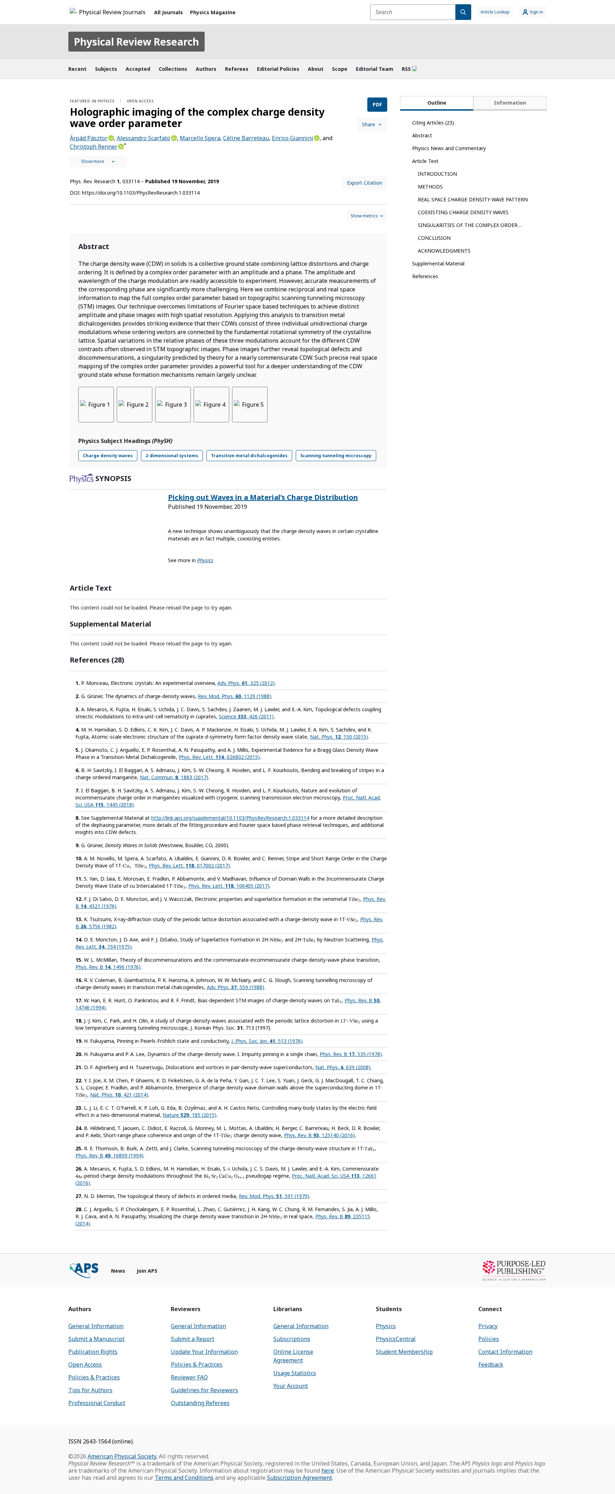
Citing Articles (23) (433, 122)
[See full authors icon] (98, 161)
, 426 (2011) (246, 716)
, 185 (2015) (189, 1115)
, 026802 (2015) (219, 757)
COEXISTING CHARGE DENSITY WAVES (463, 212)
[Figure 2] (134, 404)
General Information (95, 1326)
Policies (488, 1339)
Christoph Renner (93, 147)
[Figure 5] (250, 404)
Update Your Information (204, 1352)
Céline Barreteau (246, 138)
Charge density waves (108, 456)
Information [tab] (510, 102)
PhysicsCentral (396, 1339)
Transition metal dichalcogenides (249, 456)
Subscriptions (291, 1339)
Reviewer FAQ (189, 1377)
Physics (386, 1326)
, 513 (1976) (267, 1041)
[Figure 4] (211, 404)
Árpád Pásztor (88, 138)
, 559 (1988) (235, 987)
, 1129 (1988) (234, 696)
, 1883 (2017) (174, 777)
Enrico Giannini (292, 138)
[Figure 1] (96, 404)
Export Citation (364, 182)
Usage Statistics (294, 1373)
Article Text (425, 161)
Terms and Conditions (184, 1478)
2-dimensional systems (172, 456)
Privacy (488, 1326)
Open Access (85, 1364)
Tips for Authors (90, 1390)
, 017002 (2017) (189, 865)
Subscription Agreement (299, 1478)
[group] (228, 409)
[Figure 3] (173, 404)
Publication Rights (92, 1352)
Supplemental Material (438, 263)
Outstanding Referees (200, 1403)
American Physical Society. (122, 1456)
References (425, 276)
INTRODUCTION (437, 173)
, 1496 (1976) (108, 967)
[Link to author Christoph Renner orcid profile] (120, 146)
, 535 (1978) (351, 1054)
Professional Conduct (96, 1403)
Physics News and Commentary (449, 148)
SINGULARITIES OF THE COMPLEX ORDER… (469, 225)
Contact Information (505, 1352)
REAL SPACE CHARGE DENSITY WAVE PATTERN (473, 199)
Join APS (147, 1270)
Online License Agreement (293, 1356)
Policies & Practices (94, 1377)
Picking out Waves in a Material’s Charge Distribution (263, 497)
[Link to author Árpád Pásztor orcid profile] (110, 137)
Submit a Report (192, 1339)
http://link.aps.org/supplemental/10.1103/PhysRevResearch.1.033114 (230, 817)
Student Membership (404, 1352)
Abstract (422, 135)
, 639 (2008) (342, 1067)
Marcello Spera (200, 138)
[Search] (463, 12)
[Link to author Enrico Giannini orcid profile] (316, 137)
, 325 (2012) (246, 683)
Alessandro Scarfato (143, 138)
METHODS (430, 186)
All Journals (168, 12)
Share (368, 124)
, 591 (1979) (274, 1196)
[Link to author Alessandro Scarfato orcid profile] (173, 137)
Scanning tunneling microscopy (336, 456)
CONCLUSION (434, 237)
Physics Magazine (213, 12)
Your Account (290, 1386)
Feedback (490, 1364)
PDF (377, 104)
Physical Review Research (136, 41)
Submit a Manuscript (96, 1339)
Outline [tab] (436, 102)
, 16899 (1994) (109, 1155)
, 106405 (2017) (228, 885)
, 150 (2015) (339, 736)
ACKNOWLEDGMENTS (444, 250)
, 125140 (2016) (319, 1135)
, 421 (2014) (119, 1094)
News (118, 1270)
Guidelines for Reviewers (204, 1390)
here (327, 1470)
